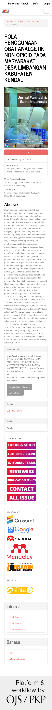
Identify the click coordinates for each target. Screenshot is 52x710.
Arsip (20, 21)
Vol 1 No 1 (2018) (35, 21)
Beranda (10, 21)
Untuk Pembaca (16, 616)
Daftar (36, 3)
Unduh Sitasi (15, 392)
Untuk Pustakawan (17, 629)
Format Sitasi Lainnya (19, 386)
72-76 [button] (26, 152)
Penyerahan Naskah (18, 3)
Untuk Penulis (15, 623)
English (12, 652)
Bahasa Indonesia (17, 658)
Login (47, 3)
